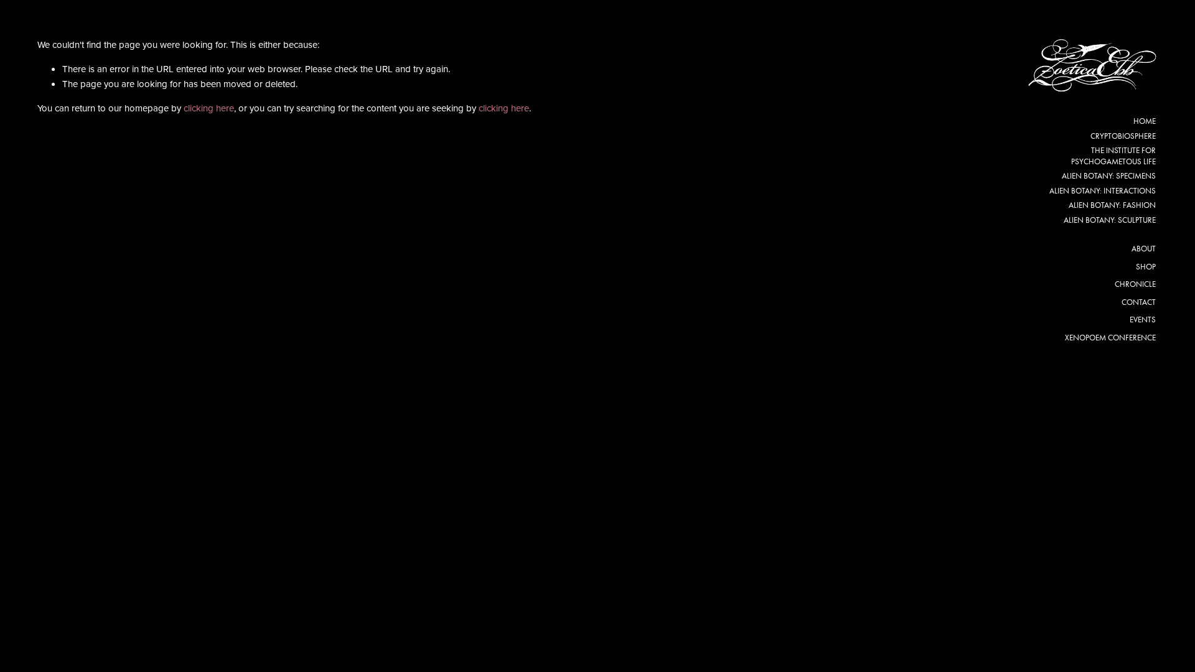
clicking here (209, 107)
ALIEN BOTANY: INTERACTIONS (1102, 190)
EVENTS (1143, 319)
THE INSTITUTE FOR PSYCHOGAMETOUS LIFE (1113, 156)
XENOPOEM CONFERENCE (1110, 337)
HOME (1144, 121)
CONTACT (1139, 302)
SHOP (1146, 266)
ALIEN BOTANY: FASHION (1112, 205)
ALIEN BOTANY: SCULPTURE (1110, 220)
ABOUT (1144, 248)
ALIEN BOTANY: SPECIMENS (1109, 175)
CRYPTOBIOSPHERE (1123, 136)
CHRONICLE (1135, 284)
